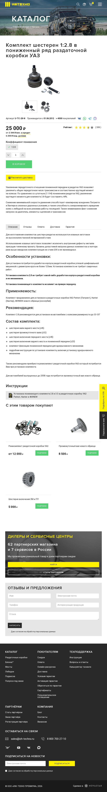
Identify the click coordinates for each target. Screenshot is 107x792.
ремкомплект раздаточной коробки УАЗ (59, 363)
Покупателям (47, 652)
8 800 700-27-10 (56, 738)
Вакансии (42, 722)
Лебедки (9, 671)
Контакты (42, 717)
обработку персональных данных (40, 632)
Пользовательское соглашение (46, 696)
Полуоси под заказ (14, 681)
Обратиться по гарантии (49, 685)
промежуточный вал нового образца (82, 375)
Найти (53, 564)
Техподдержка (81, 652)
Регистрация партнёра (16, 722)
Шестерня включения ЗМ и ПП (23, 499)
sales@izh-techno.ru (22, 738)
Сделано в (78, 786)
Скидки (41, 657)
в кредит (25, 133)
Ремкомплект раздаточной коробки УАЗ (28, 446)
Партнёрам (13, 706)
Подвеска (10, 676)
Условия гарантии (46, 676)
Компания (45, 706)
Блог (39, 712)
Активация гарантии (47, 681)
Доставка (42, 671)
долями (22, 136)
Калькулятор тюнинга (80, 667)
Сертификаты (44, 690)
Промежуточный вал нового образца (77, 446)
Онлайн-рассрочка (46, 667)
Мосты (8, 667)
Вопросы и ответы (79, 662)
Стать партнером (53, 572)
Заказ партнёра (12, 717)
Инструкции (76, 657)
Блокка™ (9, 662)
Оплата (40, 662)
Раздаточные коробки (16, 657)
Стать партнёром (13, 712)
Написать (14, 625)
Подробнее (41, 453)
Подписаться (62, 763)
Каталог (11, 652)
